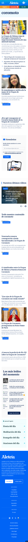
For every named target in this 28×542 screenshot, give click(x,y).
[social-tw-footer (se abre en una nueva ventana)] (15, 518)
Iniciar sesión (18, 481)
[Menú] (5, 3)
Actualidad (14, 490)
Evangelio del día (11, 437)
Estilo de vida (14, 494)
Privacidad (14, 537)
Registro (5, 7)
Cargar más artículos (14, 413)
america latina (6, 104)
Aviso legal (14, 531)
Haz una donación (14, 525)
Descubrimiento (14, 496)
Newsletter (14, 503)
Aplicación (14, 505)
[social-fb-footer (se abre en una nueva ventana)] (12, 518)
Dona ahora (13, 7)
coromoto (5, 22)
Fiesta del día (9, 426)
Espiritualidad (14, 492)
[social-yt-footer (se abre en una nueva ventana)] (9, 518)
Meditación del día (12, 432)
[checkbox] (3, 152)
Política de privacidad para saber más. (13, 153)
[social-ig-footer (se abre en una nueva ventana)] (18, 518)
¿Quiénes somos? (14, 528)
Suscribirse (9, 481)
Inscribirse (6, 157)
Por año (14, 512)
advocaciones (6, 76)
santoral (5, 188)
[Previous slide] (21, 206)
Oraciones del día (11, 443)
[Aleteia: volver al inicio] (14, 2)
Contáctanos (14, 534)
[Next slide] (25, 206)
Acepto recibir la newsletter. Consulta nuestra (14, 152)
